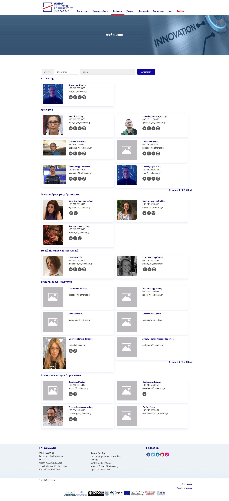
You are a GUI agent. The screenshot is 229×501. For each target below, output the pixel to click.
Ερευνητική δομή (100, 11)
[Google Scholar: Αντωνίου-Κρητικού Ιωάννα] (76, 213)
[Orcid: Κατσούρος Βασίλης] (75, 97)
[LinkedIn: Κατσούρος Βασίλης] (71, 97)
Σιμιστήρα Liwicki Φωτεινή (81, 339)
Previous (173, 190)
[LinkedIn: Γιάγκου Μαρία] (71, 269)
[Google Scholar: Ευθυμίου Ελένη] (84, 128)
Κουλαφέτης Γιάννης (151, 382)
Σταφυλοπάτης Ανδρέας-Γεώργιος (158, 339)
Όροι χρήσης (187, 484)
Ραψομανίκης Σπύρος (152, 289)
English (180, 11)
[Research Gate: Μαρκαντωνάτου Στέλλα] (149, 213)
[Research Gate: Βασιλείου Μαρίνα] (75, 394)
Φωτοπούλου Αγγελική (79, 226)
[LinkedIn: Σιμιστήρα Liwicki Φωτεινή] (71, 351)
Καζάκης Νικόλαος (77, 142)
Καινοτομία (144, 11)
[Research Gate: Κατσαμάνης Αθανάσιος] (80, 179)
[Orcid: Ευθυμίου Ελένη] (75, 128)
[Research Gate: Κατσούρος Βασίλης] (80, 97)
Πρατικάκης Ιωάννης (78, 289)
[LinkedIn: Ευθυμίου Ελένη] (71, 128)
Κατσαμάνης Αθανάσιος (79, 167)
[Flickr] (167, 455)
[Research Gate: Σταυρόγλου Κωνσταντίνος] (75, 419)
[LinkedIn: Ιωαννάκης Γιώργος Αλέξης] (144, 128)
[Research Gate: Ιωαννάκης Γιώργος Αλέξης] (153, 128)
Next (189, 190)
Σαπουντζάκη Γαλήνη (151, 314)
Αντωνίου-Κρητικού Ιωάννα (81, 201)
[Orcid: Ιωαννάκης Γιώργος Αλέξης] (149, 128)
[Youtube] (162, 455)
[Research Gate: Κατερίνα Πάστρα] (153, 153)
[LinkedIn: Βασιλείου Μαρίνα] (71, 394)
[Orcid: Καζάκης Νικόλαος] (75, 153)
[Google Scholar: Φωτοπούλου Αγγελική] (80, 238)
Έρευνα (129, 11)
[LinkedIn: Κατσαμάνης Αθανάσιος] (71, 179)
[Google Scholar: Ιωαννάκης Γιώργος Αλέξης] (158, 128)
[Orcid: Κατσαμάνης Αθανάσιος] (75, 179)
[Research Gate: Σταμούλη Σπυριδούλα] (149, 269)
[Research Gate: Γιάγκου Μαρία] (80, 269)
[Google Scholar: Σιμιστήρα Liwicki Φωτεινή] (75, 351)
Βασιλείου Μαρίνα (77, 382)
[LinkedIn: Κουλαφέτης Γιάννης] (144, 394)
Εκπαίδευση (158, 11)
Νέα (170, 11)
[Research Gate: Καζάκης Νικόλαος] (80, 153)
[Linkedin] (158, 455)
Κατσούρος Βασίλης (78, 85)
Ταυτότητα (82, 11)
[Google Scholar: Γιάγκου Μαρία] (84, 269)
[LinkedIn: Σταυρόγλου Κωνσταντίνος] (71, 419)
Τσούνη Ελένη (148, 407)
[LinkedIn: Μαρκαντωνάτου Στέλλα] (144, 213)
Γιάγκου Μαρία (75, 257)
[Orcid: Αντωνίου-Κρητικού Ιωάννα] (71, 213)
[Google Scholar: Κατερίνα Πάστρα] (158, 153)
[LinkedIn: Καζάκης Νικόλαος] (71, 153)
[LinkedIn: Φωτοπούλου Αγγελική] (71, 238)
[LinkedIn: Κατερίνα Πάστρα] (144, 153)
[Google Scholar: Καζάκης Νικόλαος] (84, 153)
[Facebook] (148, 455)
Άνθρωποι (117, 11)
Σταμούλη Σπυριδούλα (152, 257)
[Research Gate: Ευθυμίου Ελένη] (80, 128)
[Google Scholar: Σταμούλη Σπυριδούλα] (154, 269)
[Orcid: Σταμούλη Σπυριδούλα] (145, 269)
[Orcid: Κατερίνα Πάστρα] (149, 153)
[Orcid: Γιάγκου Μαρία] (75, 269)
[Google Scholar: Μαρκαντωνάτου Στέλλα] (153, 213)
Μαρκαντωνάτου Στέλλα (153, 201)
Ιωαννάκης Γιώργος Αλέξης (154, 116)
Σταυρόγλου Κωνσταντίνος (81, 407)
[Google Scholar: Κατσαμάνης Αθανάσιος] (84, 179)
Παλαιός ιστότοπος (184, 488)
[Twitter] (153, 455)
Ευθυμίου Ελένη (76, 116)
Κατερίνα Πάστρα (150, 142)
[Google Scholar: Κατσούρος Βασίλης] (84, 97)
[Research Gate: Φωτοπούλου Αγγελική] (75, 238)
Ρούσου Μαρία (75, 314)
